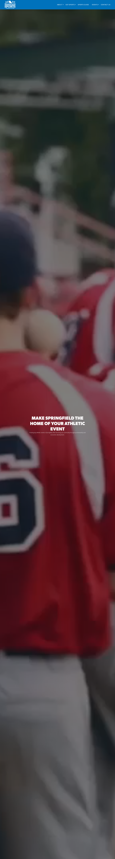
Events (95, 5)
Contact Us (105, 5)
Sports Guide (83, 5)
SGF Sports (70, 5)
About (59, 5)
